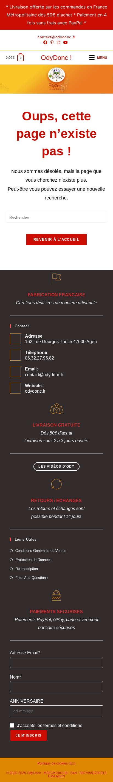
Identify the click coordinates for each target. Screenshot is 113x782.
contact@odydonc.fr (44, 374)
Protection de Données (33, 560)
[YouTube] (65, 42)
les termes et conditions (59, 725)
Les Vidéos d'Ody (56, 466)
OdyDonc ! (56, 57)
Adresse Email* (25, 652)
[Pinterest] (52, 42)
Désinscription (26, 569)
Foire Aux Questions (31, 578)
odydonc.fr (35, 391)
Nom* (15, 677)
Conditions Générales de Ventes (40, 551)
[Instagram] (58, 42)
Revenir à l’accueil (56, 240)
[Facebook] (46, 42)
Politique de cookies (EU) (56, 763)
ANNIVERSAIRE (26, 701)
